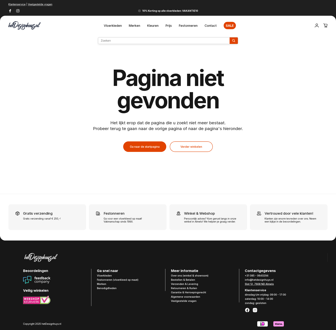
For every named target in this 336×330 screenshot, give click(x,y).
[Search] (234, 40)
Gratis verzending (37, 213)
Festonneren (114, 213)
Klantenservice (17, 4)
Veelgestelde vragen (40, 4)
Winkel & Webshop (199, 213)
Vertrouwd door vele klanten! (289, 213)
